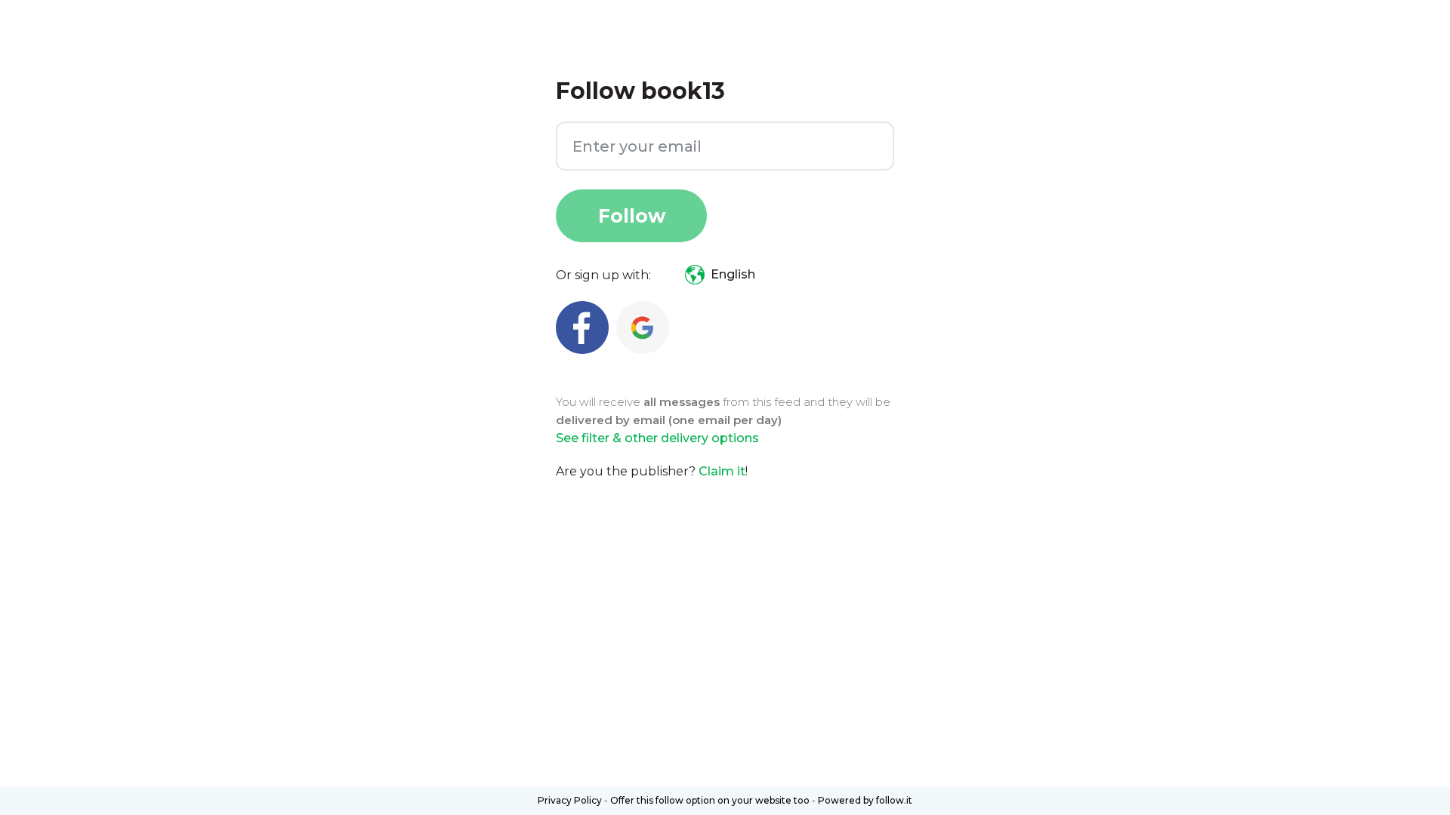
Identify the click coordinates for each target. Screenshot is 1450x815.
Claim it (722, 471)
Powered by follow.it (865, 800)
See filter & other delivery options (657, 438)
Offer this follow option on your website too (710, 800)
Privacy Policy (570, 800)
